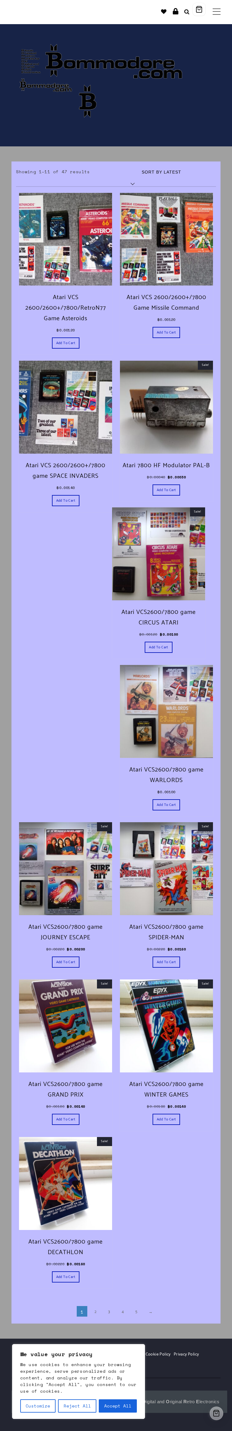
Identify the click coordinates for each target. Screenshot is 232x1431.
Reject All (77, 1406)
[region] (78, 1381)
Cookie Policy (158, 1354)
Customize (38, 1406)
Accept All (117, 1406)
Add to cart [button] (65, 343)
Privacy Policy (186, 1354)
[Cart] (199, 9)
